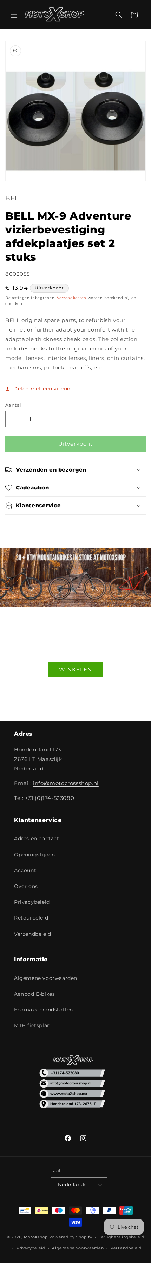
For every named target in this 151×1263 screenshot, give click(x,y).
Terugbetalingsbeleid (121, 1237)
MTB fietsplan (32, 1025)
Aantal (13, 405)
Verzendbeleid (32, 934)
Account (25, 870)
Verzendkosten (71, 297)
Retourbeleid (31, 918)
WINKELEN (75, 669)
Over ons (26, 886)
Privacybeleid (32, 902)
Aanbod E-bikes (34, 994)
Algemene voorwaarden (45, 978)
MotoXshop (36, 1237)
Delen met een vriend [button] (42, 389)
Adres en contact (36, 838)
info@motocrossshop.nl (66, 783)
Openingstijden (34, 854)
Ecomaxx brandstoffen (43, 1010)
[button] (14, 14)
